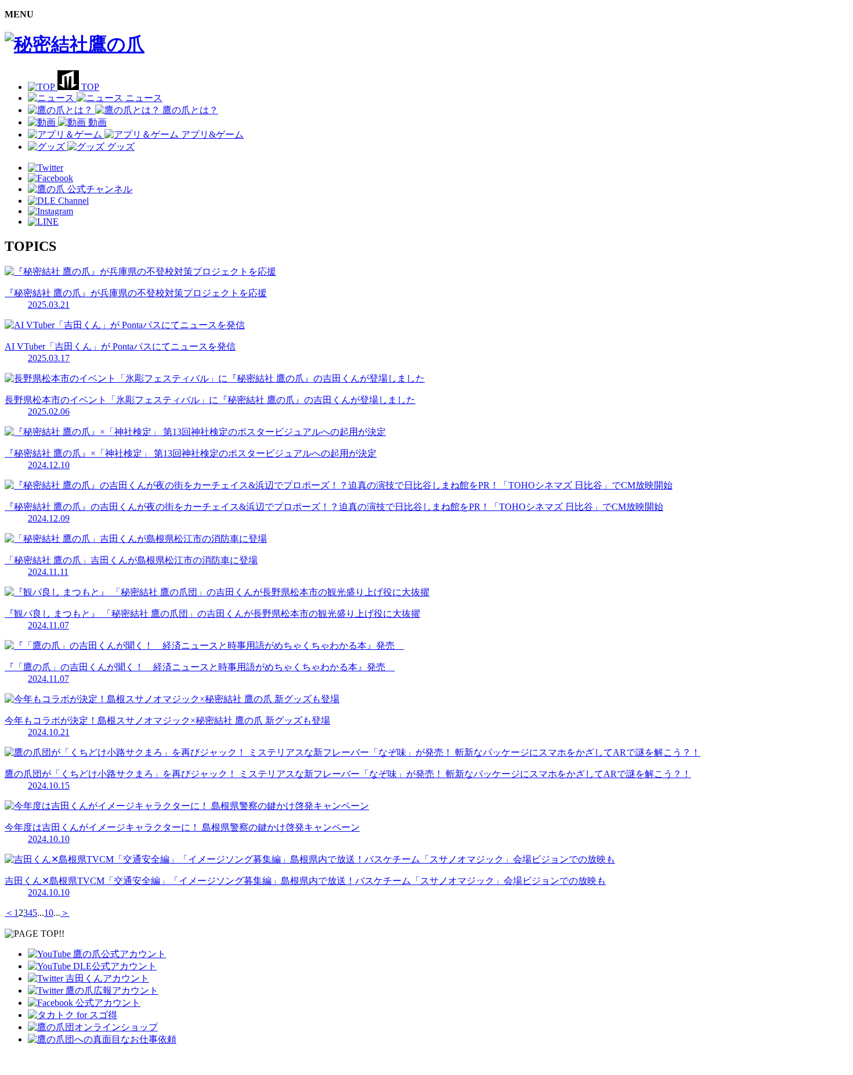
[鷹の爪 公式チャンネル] (80, 189)
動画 (97, 122)
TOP (90, 87)
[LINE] (43, 221)
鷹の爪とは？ (190, 110)
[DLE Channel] (58, 201)
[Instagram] (50, 211)
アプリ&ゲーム (212, 134)
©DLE (17, 1060)
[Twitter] (45, 167)
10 (48, 913)
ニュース (143, 98)
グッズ (121, 147)
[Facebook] (50, 178)
